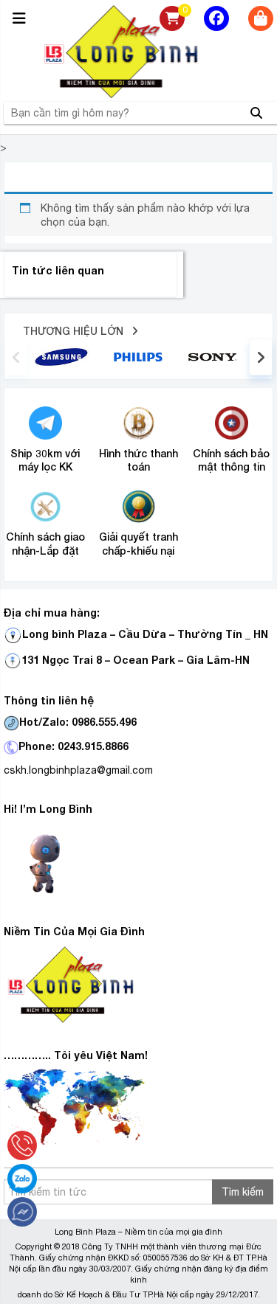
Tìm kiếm (243, 1192)
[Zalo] (22, 1178)
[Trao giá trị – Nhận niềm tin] (139, 51)
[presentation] (16, 357)
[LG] (138, 355)
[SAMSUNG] (61, 355)
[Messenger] (22, 1212)
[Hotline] (22, 1145)
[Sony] (215, 356)
